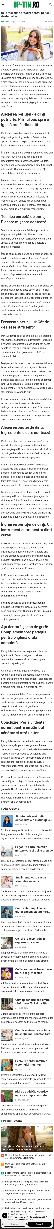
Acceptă (39, 1224)
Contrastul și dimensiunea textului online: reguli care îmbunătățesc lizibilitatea (28, 1156)
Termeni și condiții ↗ (38, 1217)
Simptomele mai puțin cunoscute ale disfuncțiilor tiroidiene (33, 820)
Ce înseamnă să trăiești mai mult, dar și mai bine (33, 971)
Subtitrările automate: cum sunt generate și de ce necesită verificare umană (28, 1201)
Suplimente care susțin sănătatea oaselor (30, 879)
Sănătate (5, 21)
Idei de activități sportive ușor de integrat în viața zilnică (31, 1095)
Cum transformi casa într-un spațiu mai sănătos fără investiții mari (32, 1034)
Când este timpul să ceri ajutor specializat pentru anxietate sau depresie (31, 911)
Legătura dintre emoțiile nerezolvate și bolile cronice (34, 848)
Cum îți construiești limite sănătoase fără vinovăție (32, 1001)
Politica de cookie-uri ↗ (18, 1217)
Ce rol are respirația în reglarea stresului (30, 940)
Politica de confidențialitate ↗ (20, 1219)
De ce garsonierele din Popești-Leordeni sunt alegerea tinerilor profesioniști (27, 1192)
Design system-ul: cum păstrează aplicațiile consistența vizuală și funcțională (26, 1183)
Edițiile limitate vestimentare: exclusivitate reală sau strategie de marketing (28, 1174)
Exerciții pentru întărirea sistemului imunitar (31, 1062)
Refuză (14, 1224)
